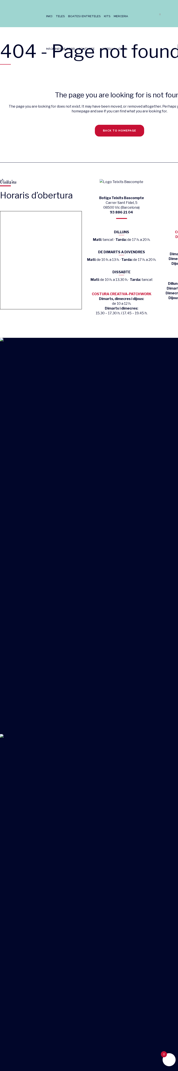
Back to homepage (119, 130)
